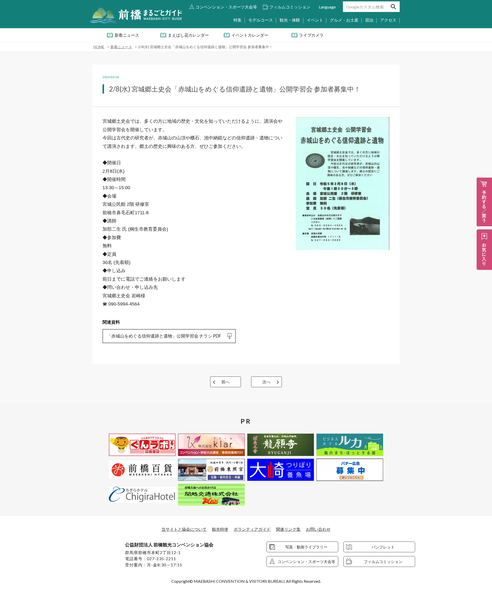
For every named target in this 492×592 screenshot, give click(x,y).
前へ (225, 381)
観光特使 (220, 529)
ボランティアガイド (252, 529)
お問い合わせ (318, 529)
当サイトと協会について (184, 529)
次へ (266, 381)
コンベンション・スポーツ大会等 (226, 6)
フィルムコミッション (289, 6)
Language (327, 6)
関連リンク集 (288, 529)
